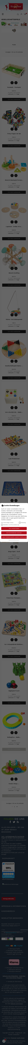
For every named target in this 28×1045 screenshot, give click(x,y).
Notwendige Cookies (8, 522)
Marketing (23, 522)
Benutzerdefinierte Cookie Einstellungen (14, 537)
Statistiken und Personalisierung (11, 524)
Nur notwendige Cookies (14, 532)
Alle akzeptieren (14, 528)
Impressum (17, 540)
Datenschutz (11, 540)
